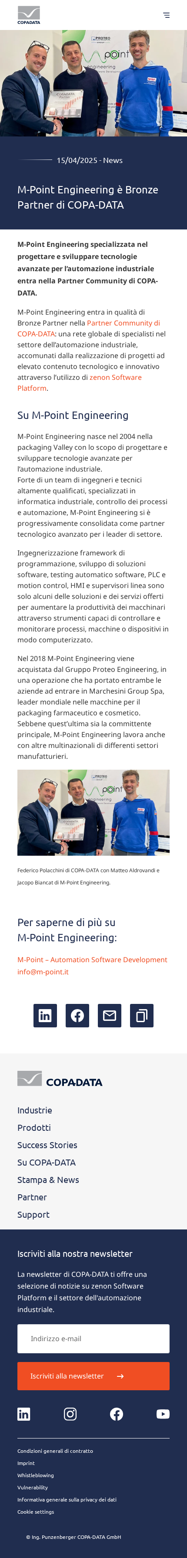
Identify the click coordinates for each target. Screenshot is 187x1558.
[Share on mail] (109, 1015)
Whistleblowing (35, 1475)
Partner (32, 1196)
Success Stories (47, 1144)
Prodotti (34, 1127)
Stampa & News (48, 1179)
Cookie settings (35, 1511)
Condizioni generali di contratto (55, 1450)
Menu (162, 15)
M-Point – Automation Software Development (92, 959)
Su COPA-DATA (46, 1161)
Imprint (26, 1462)
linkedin (23, 1414)
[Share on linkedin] (45, 1015)
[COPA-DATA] (28, 15)
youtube (163, 1414)
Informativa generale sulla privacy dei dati (67, 1499)
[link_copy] (142, 1015)
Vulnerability (32, 1487)
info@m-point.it (43, 972)
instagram (70, 1414)
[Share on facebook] (77, 1015)
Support (33, 1214)
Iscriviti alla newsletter (67, 1376)
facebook (116, 1414)
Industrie (34, 1109)
